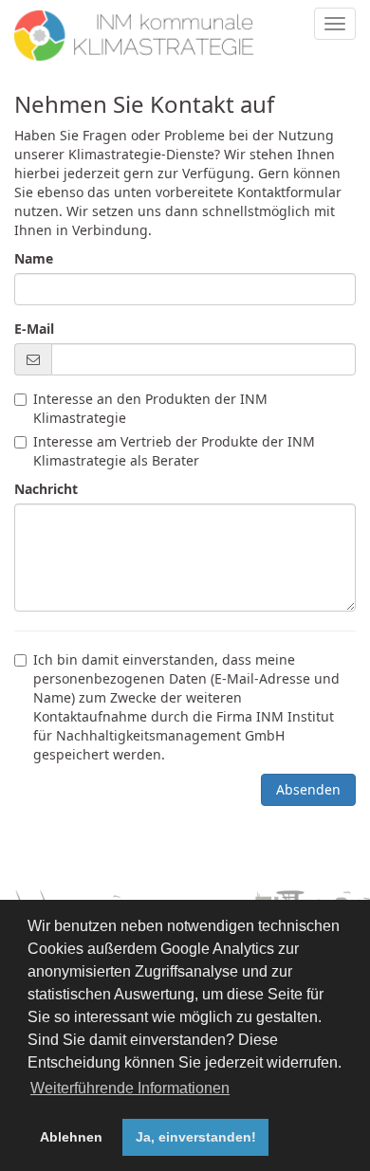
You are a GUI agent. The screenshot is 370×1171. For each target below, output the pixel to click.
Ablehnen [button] (71, 1136)
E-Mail (34, 329)
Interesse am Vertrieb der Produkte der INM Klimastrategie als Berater (174, 450)
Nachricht (46, 489)
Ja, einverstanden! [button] (196, 1136)
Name (33, 258)
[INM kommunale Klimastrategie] (134, 23)
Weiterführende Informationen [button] (130, 1088)
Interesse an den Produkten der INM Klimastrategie (150, 408)
